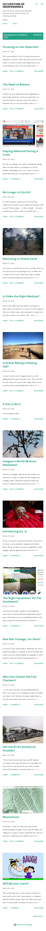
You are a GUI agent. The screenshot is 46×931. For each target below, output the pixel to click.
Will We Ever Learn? (16, 883)
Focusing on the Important (21, 47)
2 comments (15, 179)
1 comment (14, 908)
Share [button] (5, 71)
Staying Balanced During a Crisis (20, 152)
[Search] (36, 4)
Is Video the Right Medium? (21, 296)
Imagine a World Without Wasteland (19, 463)
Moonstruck (11, 817)
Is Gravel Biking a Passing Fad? (20, 364)
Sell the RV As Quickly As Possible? (19, 748)
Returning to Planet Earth (20, 259)
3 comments (15, 626)
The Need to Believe (16, 84)
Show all (37, 35)
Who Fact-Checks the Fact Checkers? (20, 678)
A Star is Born (12, 404)
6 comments (15, 556)
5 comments (15, 704)
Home (5, 23)
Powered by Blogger (24, 925)
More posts (38, 916)
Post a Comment (17, 71)
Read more (38, 71)
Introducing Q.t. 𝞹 (15, 531)
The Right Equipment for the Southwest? (22, 599)
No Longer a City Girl (16, 192)
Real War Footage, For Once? (22, 639)
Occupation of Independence (14, 5)
